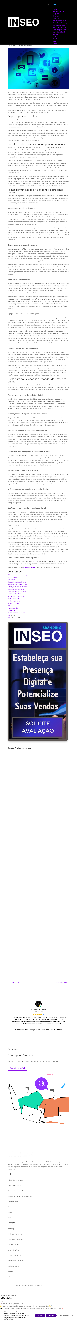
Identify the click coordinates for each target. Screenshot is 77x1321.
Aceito (40, 1315)
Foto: (9, 615)
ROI (9, 606)
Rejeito (51, 1315)
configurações (8, 1319)
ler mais (38, 822)
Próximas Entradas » (62, 982)
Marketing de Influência (16, 589)
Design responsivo (14, 601)
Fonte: (10, 617)
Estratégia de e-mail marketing (18, 587)
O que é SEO (12, 580)
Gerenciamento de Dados (16, 613)
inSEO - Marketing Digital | (52, 1285)
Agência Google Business (38, 890)
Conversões (11, 610)
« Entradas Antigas (14, 982)
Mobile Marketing (14, 599)
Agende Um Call (17, 1068)
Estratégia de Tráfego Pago (17, 591)
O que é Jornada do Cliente (17, 582)
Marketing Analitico (14, 594)
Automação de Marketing (16, 596)
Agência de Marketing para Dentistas (38, 814)
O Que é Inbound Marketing (17, 575)
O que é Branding (14, 577)
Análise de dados (13, 603)
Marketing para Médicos (38, 966)
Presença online (13, 608)
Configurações (65, 1315)
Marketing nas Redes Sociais (17, 584)
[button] (38, 1295)
